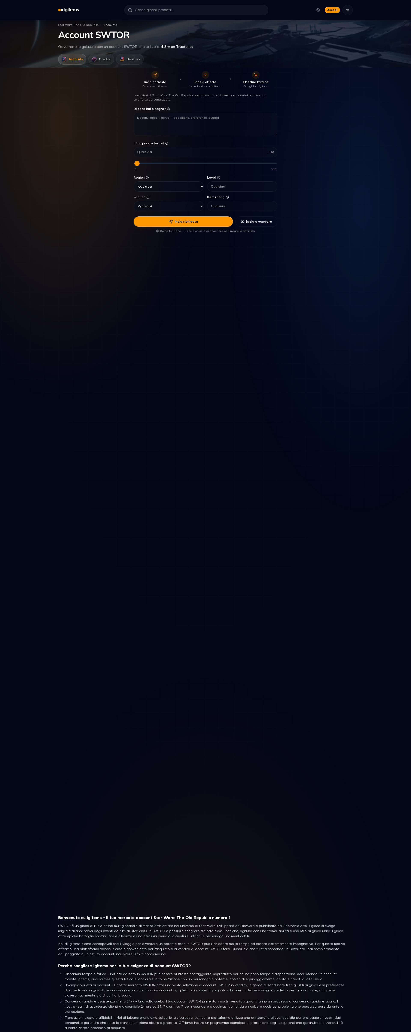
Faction (139, 197)
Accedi (332, 10)
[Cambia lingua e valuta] (318, 10)
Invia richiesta (186, 221)
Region (139, 177)
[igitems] (68, 10)
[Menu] (347, 10)
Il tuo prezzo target (149, 143)
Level (211, 177)
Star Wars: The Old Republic (78, 25)
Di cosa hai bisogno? (150, 109)
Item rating (216, 197)
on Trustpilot (177, 46)
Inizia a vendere (259, 221)
